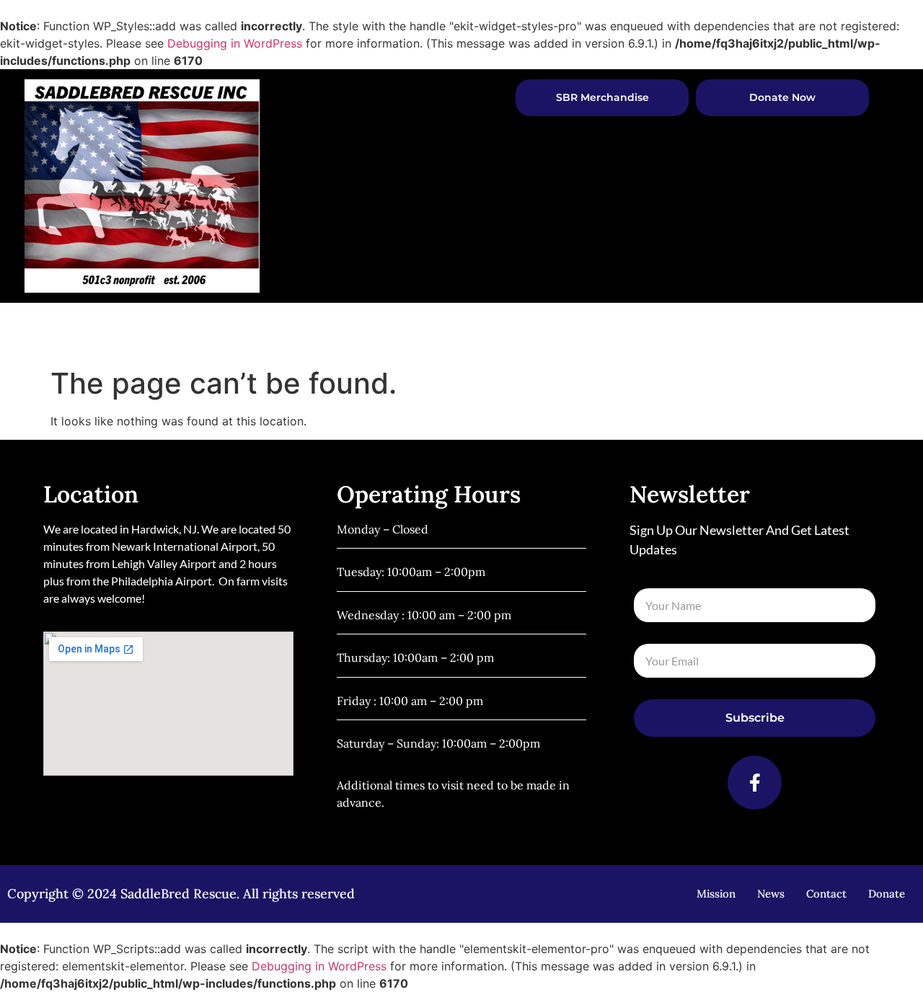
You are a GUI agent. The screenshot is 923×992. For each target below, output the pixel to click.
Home (336, 331)
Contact (797, 331)
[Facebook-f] (755, 783)
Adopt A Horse (506, 331)
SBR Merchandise (602, 97)
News (720, 331)
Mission (716, 893)
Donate (886, 893)
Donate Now (782, 97)
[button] (848, 331)
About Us (400, 331)
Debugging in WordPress (234, 43)
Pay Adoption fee (634, 331)
